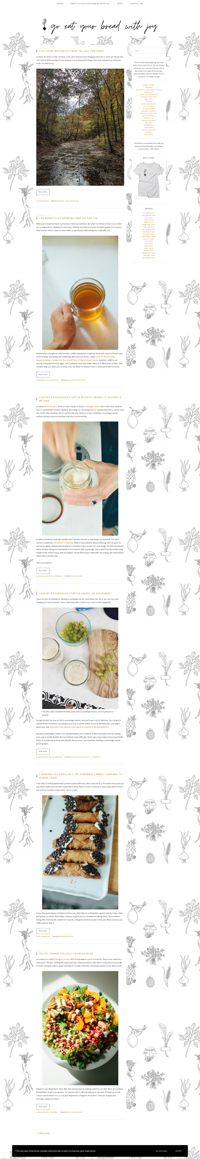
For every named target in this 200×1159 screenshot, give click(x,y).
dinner (39, 1112)
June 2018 (148, 244)
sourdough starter (92, 406)
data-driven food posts (76, 380)
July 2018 (149, 241)
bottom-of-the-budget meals (149, 90)
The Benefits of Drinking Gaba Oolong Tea (68, 218)
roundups (74, 201)
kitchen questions (44, 576)
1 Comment (96, 757)
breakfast (148, 92)
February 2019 (148, 225)
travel (149, 132)
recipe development (74, 1112)
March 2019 (149, 222)
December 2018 (148, 229)
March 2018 (149, 251)
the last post (51, 406)
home (60, 4)
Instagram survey (61, 959)
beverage (149, 87)
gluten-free (148, 109)
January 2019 (149, 227)
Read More (43, 192)
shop (120, 4)
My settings (161, 1151)
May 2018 (149, 246)
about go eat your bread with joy (90, 4)
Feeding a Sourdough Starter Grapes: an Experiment (75, 593)
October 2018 (149, 234)
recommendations (66, 936)
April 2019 (148, 220)
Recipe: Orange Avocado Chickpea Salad (66, 953)
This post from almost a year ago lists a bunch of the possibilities (79, 727)
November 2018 (148, 232)
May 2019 (149, 218)
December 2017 (148, 258)
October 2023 (149, 213)
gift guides (149, 106)
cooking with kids (149, 97)
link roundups (42, 201)
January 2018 (149, 255)
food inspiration (43, 936)
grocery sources (148, 111)
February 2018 (148, 253)
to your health (52, 380)
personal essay (63, 201)
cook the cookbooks (149, 95)
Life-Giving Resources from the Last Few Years (71, 51)
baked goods (148, 85)
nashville (148, 118)
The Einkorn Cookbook (63, 542)
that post (58, 1095)
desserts (149, 99)
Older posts (44, 1133)
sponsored (40, 380)
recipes (46, 1112)
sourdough (57, 576)
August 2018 (148, 239)
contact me (136, 4)
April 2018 (148, 248)
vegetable (54, 1112)
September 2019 (149, 215)
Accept (179, 1151)
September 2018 (149, 237)
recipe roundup (149, 120)
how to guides (76, 576)
